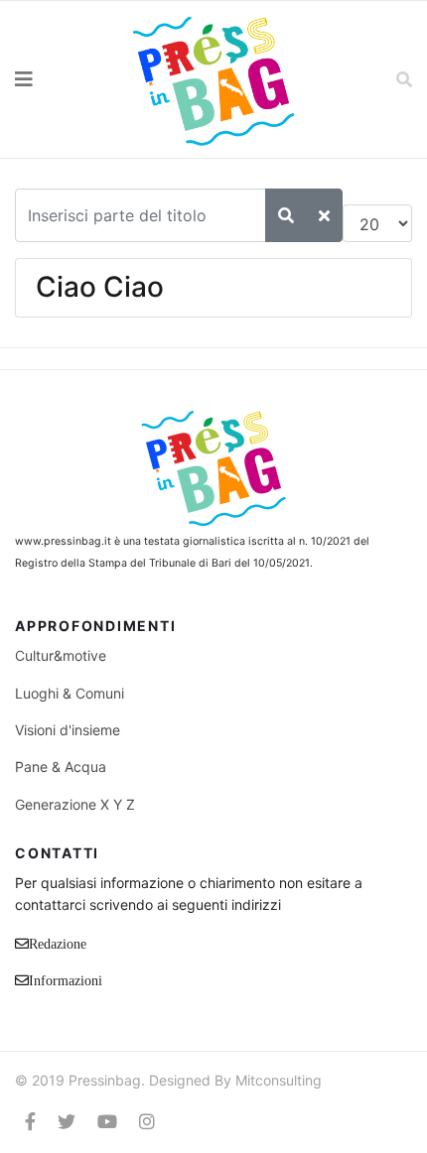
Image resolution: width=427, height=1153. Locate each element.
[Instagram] (147, 1121)
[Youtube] (107, 1121)
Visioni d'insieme (67, 729)
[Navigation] (53, 79)
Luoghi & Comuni (69, 693)
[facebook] (30, 1121)
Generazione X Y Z (75, 804)
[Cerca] (286, 215)
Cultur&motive (60, 655)
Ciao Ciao (100, 287)
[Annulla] (324, 215)
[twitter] (66, 1121)
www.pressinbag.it (63, 541)
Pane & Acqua (60, 766)
